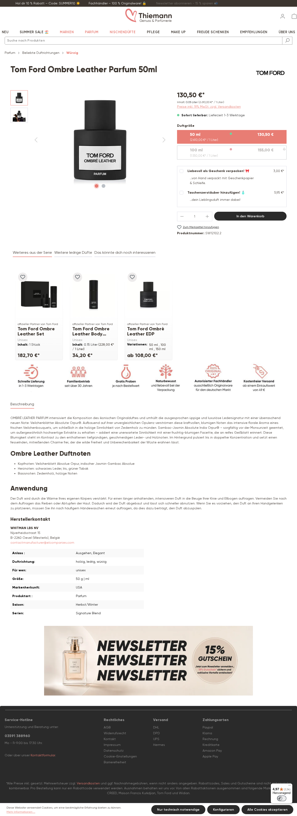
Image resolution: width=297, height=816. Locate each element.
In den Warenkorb (250, 216)
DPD (156, 733)
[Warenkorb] (292, 16)
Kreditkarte (211, 745)
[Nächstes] (164, 140)
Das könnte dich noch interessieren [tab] (124, 252)
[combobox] (143, 41)
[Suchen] (287, 41)
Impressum (112, 745)
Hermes (159, 745)
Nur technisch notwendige (178, 810)
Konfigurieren (223, 810)
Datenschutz (114, 750)
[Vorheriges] (35, 140)
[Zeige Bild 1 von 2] (96, 186)
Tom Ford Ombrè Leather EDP (145, 331)
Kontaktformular (43, 755)
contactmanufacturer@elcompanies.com (42, 542)
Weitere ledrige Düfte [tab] (73, 252)
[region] (89, 140)
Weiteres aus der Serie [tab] (32, 252)
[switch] (281, 798)
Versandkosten (88, 783)
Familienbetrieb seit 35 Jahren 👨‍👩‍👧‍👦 (257, 3)
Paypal (208, 727)
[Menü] (289, 786)
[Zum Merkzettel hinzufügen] (22, 277)
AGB (107, 727)
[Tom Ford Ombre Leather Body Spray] (93, 295)
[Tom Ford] (270, 73)
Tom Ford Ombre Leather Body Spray (91, 331)
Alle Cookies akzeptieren (267, 810)
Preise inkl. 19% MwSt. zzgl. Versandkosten (209, 106)
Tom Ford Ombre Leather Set (36, 331)
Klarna (207, 733)
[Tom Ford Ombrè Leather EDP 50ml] (148, 295)
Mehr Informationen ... (20, 811)
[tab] (22, 404)
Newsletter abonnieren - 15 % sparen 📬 (187, 3)
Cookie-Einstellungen (120, 756)
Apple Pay (210, 756)
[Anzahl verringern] (182, 216)
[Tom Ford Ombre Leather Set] (39, 295)
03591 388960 (17, 736)
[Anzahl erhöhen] (207, 216)
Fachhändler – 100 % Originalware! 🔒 (117, 3)
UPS (156, 739)
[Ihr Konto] (282, 15)
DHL (156, 727)
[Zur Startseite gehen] (148, 15)
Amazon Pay (212, 750)
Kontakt (110, 739)
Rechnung (210, 739)
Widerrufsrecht (115, 733)
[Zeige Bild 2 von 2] (103, 186)
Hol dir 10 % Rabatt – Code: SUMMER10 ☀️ (48, 3)
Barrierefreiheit (115, 762)
